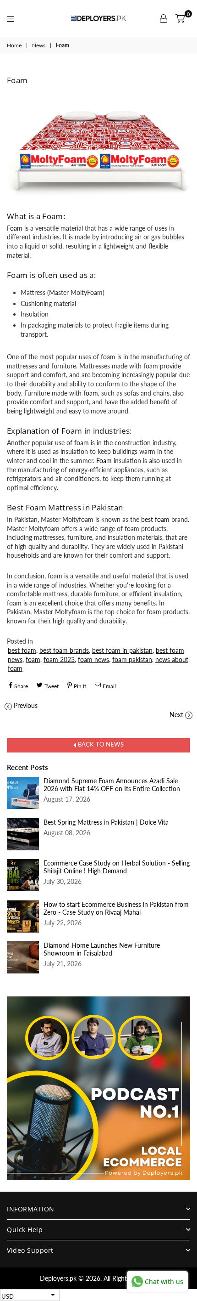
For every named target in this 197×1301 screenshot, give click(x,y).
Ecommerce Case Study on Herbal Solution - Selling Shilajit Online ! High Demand (117, 867)
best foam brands (64, 650)
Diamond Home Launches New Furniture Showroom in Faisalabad (102, 949)
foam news (93, 659)
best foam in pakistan (122, 650)
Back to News (99, 744)
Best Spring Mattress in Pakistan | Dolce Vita (106, 822)
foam (90, 393)
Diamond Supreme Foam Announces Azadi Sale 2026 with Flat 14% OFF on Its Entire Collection (112, 784)
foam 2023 (59, 659)
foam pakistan (132, 659)
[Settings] (163, 18)
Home (14, 45)
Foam (14, 228)
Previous (26, 705)
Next (176, 714)
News (38, 45)
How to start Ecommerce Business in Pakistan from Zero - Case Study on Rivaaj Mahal (116, 908)
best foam (156, 519)
